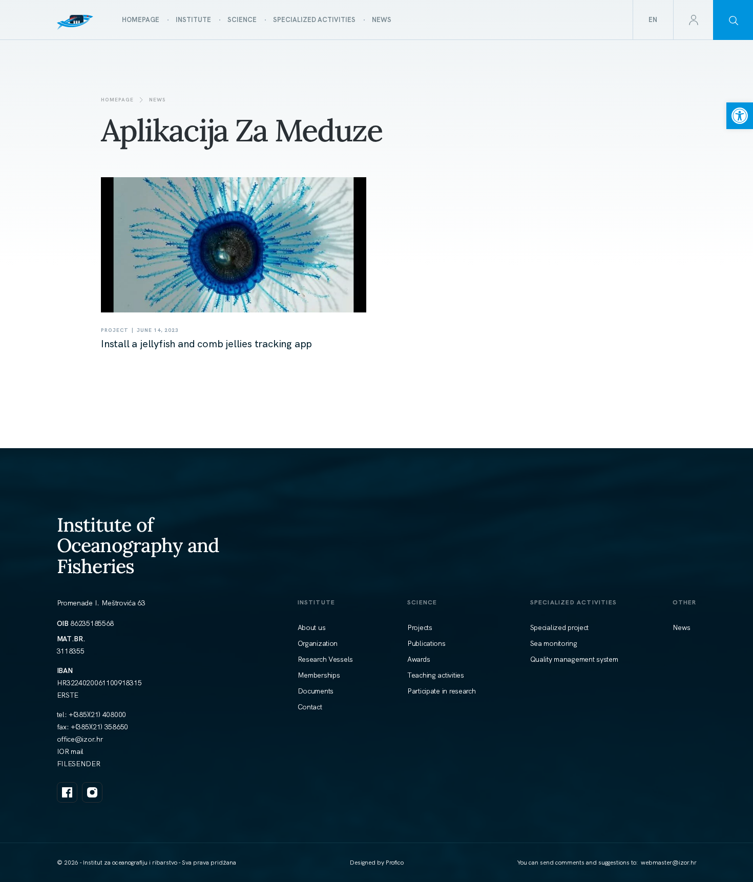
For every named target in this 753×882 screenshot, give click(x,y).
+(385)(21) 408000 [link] (97, 714)
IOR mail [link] (70, 751)
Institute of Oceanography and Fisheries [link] (138, 545)
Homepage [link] (117, 99)
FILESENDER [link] (78, 763)
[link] (739, 115)
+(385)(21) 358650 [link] (99, 726)
